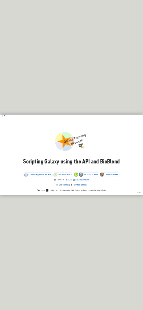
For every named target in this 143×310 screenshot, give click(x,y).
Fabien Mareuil (65, 174)
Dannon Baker (111, 174)
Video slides (64, 185)
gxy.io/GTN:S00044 (81, 180)
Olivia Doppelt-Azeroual (40, 174)
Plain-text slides (79, 185)
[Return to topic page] (3, 116)
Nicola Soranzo (91, 174)
